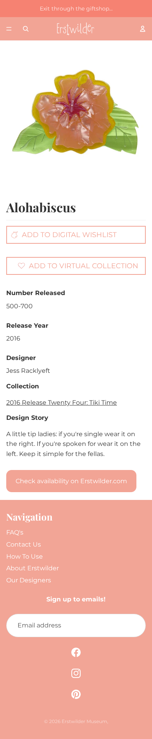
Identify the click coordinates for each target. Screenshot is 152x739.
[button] (78, 265)
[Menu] (9, 29)
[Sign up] (134, 625)
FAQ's (14, 532)
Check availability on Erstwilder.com (71, 481)
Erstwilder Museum (84, 721)
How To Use (24, 556)
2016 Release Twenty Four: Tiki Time (61, 402)
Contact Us (23, 544)
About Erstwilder (32, 568)
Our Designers (28, 580)
